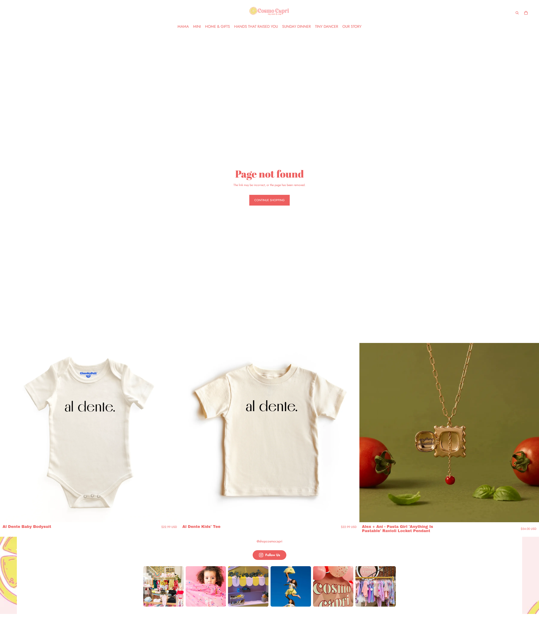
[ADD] (532, 516)
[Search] (517, 12)
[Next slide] (173, 432)
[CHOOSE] (173, 516)
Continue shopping (269, 200)
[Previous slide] (6, 432)
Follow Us (272, 555)
